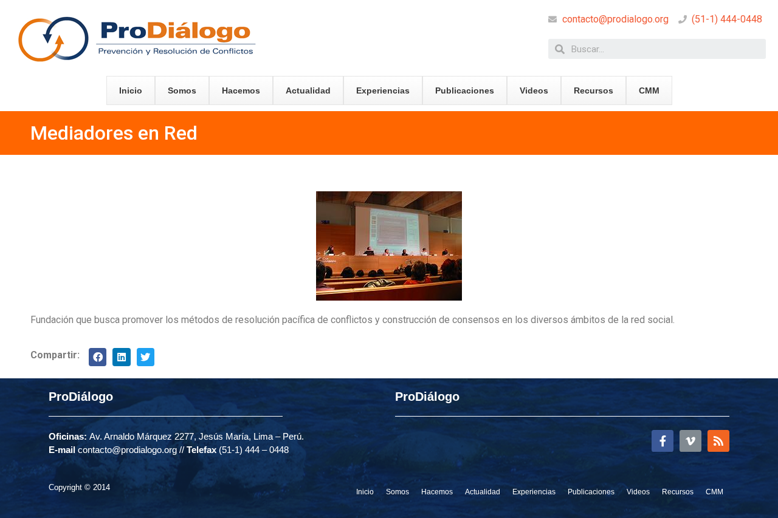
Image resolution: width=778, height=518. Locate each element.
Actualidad (308, 90)
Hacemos (241, 90)
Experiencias (383, 90)
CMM (649, 90)
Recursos (593, 90)
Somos (182, 90)
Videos (534, 90)
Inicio (130, 90)
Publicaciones (464, 90)
